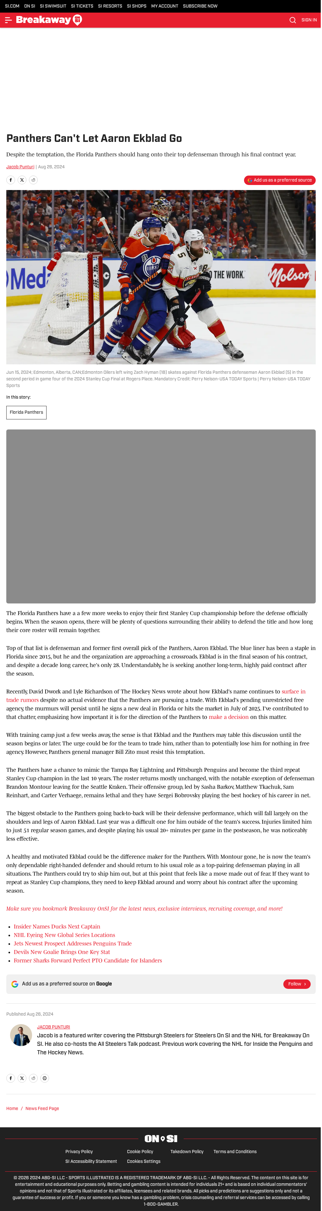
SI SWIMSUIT (53, 6)
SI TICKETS (82, 6)
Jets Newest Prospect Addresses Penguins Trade (73, 943)
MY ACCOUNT (164, 6)
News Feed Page (42, 1109)
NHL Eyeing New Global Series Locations (64, 935)
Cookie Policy (140, 1152)
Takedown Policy (186, 1152)
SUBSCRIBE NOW (200, 6)
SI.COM (12, 6)
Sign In (309, 20)
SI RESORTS (110, 6)
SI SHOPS (137, 6)
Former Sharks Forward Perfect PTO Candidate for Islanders (88, 960)
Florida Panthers (26, 412)
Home (12, 1109)
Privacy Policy (79, 1152)
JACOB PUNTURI (53, 1027)
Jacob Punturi (20, 167)
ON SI (29, 6)
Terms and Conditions (235, 1152)
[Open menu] (9, 20)
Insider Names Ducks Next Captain (57, 926)
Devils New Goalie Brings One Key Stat (62, 952)
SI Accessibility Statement (91, 1161)
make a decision (229, 717)
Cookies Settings (143, 1161)
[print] (44, 1078)
